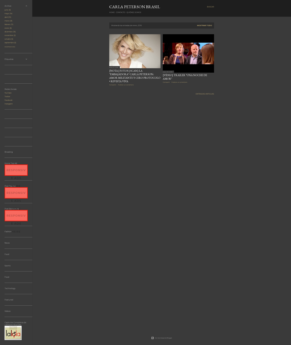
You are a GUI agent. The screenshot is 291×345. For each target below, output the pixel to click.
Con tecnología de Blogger (163, 338)
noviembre (10, 35)
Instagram (9, 104)
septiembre (10, 43)
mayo (8, 14)
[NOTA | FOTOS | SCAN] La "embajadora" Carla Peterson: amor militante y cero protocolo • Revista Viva (134, 76)
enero (8, 28)
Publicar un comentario (126, 85)
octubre (9, 39)
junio (7, 10)
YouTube (8, 93)
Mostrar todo (204, 25)
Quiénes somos (134, 12)
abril (8, 17)
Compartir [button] (112, 85)
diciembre (10, 32)
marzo (8, 21)
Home (112, 12)
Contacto (120, 12)
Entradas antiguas (205, 94)
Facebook (8, 100)
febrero (9, 24)
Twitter (7, 97)
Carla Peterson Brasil (134, 6)
